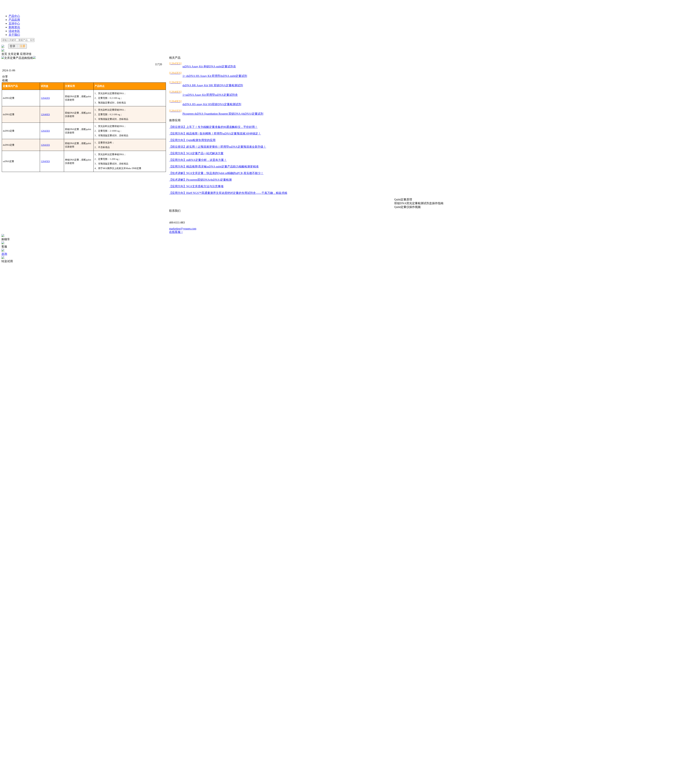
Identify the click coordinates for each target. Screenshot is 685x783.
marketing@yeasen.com (182, 228)
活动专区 (14, 30)
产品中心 (14, 15)
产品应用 (14, 19)
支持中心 (14, 23)
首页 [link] (4, 53)
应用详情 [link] (25, 53)
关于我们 (14, 34)
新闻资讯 (14, 27)
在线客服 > (176, 231)
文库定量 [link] (14, 53)
